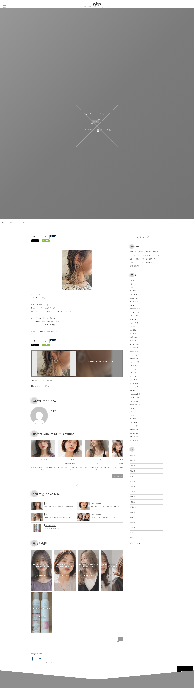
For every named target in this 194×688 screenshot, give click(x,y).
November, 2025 (135, 312)
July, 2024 (133, 369)
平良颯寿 (132, 486)
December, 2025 (135, 309)
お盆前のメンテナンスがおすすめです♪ (103, 517)
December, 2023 (135, 394)
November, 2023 (135, 397)
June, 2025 (133, 330)
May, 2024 (133, 376)
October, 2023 (134, 401)
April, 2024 (133, 380)
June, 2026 (133, 287)
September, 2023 (135, 405)
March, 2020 (134, 440)
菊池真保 (49, 381)
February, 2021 (134, 433)
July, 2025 (133, 326)
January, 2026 (134, 305)
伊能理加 (132, 517)
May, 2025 (133, 334)
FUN (43, 463)
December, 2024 (135, 351)
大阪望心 (132, 502)
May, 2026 (133, 291)
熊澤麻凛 (132, 466)
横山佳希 (132, 471)
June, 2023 (133, 415)
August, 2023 (134, 408)
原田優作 (132, 512)
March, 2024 (134, 383)
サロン (132, 533)
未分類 (132, 476)
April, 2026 (133, 294)
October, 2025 (134, 316)
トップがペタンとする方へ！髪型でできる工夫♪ (70, 468)
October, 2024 (134, 358)
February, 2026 (134, 301)
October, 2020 (134, 437)
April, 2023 (133, 422)
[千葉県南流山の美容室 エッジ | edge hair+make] (97, 4)
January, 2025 (134, 348)
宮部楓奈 (132, 497)
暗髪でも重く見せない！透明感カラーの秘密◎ (43, 468)
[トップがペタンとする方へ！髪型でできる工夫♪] (70, 448)
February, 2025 (134, 344)
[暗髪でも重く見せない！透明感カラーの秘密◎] (43, 448)
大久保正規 (133, 507)
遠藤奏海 (132, 455)
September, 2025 (135, 319)
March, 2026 (134, 298)
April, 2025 (133, 337)
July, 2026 (133, 284)
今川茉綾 (132, 523)
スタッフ (95, 121)
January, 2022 (134, 426)
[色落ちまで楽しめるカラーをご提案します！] (97, 448)
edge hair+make (70, 463)
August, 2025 (134, 323)
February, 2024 (134, 387)
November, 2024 (135, 355)
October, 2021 (134, 430)
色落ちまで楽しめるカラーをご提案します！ (97, 468)
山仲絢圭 (132, 492)
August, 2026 (134, 280)
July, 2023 (133, 412)
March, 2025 (134, 341)
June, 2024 (133, 373)
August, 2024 (134, 365)
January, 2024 (134, 390)
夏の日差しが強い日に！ (51, 528)
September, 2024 (135, 362)
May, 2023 (133, 419)
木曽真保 (132, 481)
